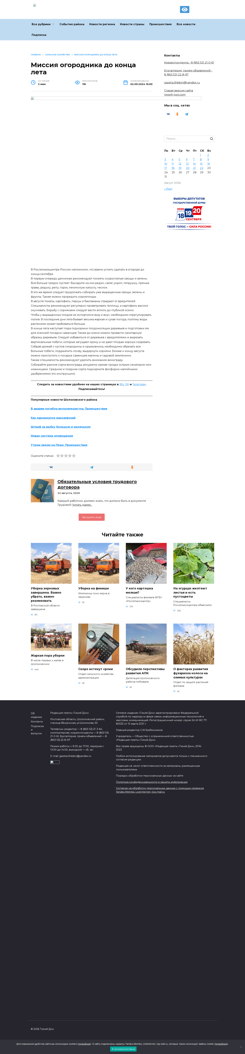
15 (201, 163)
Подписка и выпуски (37, 730)
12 (180, 163)
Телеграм (139, 384)
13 (187, 163)
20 (188, 168)
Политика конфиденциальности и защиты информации (152, 782)
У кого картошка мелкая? (139, 590)
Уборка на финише (93, 588)
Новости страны (132, 24)
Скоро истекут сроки (95, 669)
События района (72, 24)
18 (173, 168)
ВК (121, 384)
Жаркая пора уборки (47, 655)
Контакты (37, 721)
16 (208, 163)
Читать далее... (82, 504)
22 (201, 168)
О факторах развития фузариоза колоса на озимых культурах (190, 673)
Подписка (39, 34)
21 (194, 168)
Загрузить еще (91, 517)
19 (180, 168)
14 (194, 163)
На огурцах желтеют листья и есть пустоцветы (190, 592)
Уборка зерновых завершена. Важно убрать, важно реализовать (46, 594)
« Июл (168, 188)
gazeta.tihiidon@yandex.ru (182, 82)
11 (173, 163)
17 (165, 168)
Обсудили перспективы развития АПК (145, 671)
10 (165, 163)
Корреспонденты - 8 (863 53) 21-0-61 (189, 62)
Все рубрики (41, 24)
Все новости (186, 24)
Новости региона (102, 24)
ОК (127, 384)
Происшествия (160, 24)
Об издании (36, 715)
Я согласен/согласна (123, 1049)
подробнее (84, 1044)
